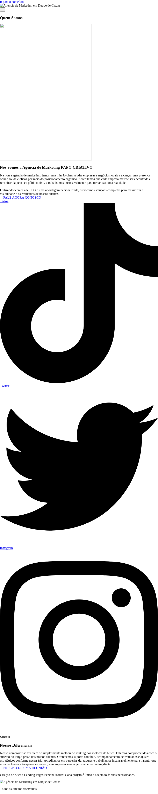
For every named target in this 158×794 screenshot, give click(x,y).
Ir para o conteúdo (12, 1)
